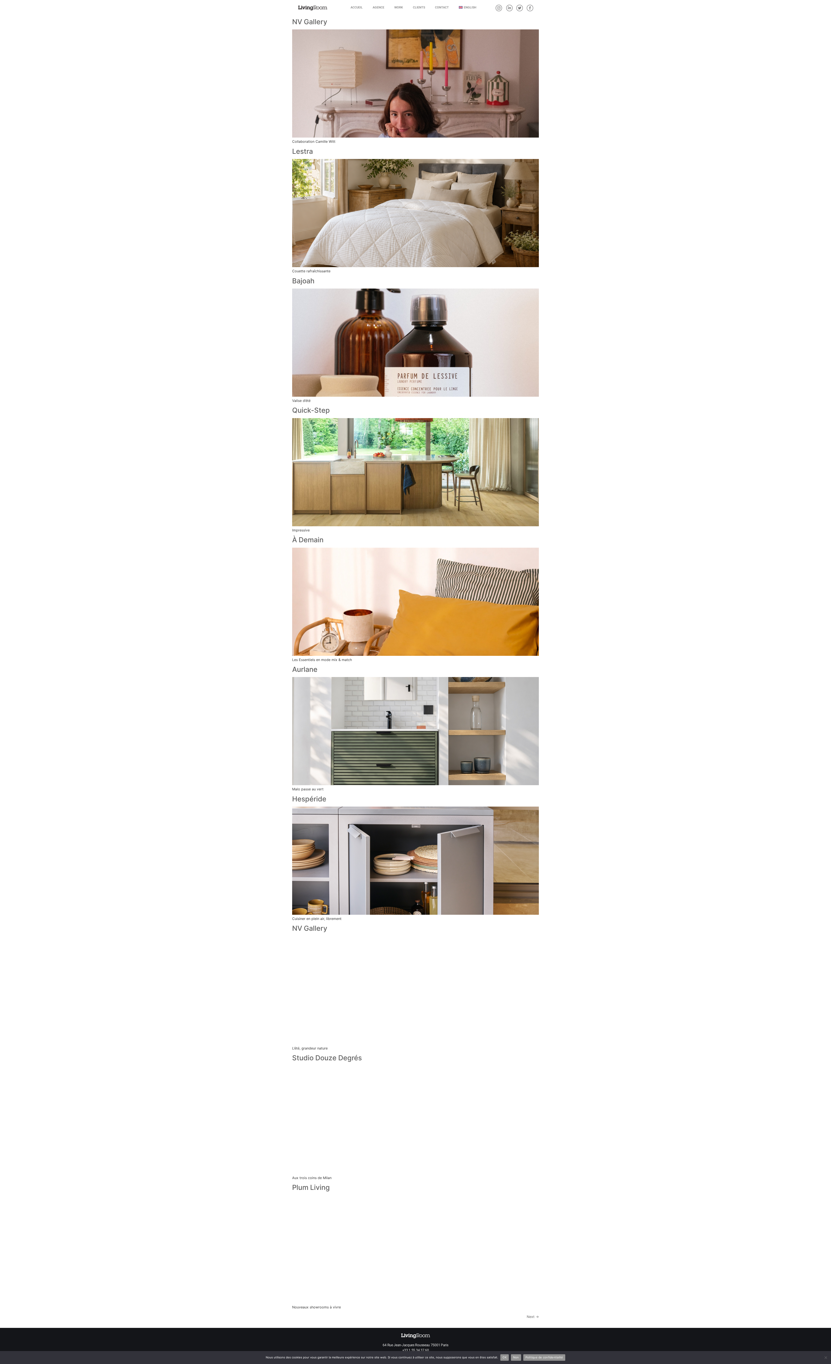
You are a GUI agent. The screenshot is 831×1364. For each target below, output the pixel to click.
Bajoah (303, 281)
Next (533, 1316)
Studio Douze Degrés (327, 1058)
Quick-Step (311, 410)
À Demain (308, 540)
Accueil (357, 7)
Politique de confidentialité (544, 1357)
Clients (419, 7)
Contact (442, 7)
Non (516, 1357)
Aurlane (304, 669)
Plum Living (311, 1187)
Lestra (302, 151)
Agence (378, 7)
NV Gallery (309, 22)
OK (504, 1357)
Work (398, 7)
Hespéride (309, 799)
